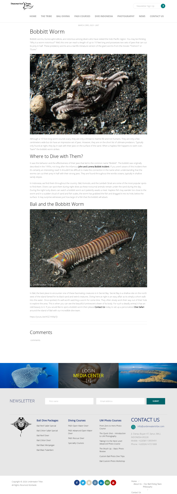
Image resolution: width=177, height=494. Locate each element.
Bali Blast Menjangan (45, 445)
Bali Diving (63, 16)
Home (33, 16)
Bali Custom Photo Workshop (112, 461)
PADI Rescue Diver (76, 438)
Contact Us (157, 16)
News (142, 16)
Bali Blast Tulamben (45, 450)
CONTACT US (145, 419)
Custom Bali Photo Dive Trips (112, 456)
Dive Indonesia (104, 16)
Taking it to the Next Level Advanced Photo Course (111, 442)
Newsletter (22, 401)
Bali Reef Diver (43, 435)
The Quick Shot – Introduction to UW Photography (113, 434)
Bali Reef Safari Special (46, 425)
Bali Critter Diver (44, 440)
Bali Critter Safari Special (47, 430)
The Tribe (46, 16)
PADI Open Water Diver (78, 425)
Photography (125, 16)
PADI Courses (82, 16)
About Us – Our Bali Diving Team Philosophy (148, 485)
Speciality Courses (76, 443)
